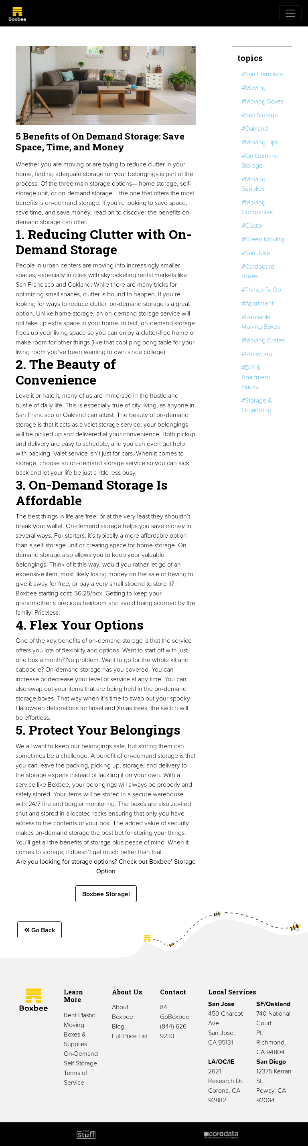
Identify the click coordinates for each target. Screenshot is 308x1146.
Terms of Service (75, 1077)
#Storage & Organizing (256, 405)
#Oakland (254, 128)
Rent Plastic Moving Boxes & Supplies (79, 1029)
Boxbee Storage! (106, 894)
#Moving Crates (263, 340)
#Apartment (257, 303)
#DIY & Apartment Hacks (255, 376)
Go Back (42, 930)
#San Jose (255, 252)
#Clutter (252, 225)
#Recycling (256, 353)
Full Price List (129, 1036)
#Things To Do (261, 289)
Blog (118, 1026)
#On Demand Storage (260, 160)
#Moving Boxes (262, 101)
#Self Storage (259, 114)
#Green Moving (262, 239)
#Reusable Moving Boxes (260, 321)
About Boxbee (122, 1011)
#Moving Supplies (253, 183)
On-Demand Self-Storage (81, 1058)
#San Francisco (262, 74)
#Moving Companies (257, 207)
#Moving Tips (259, 142)
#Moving (253, 87)
